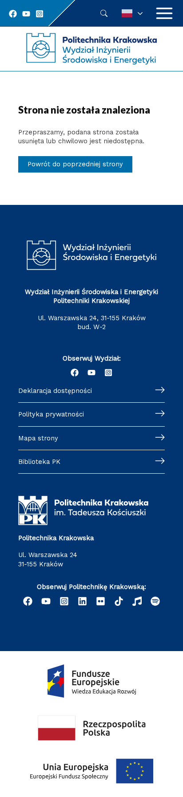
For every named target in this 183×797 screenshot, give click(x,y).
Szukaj (103, 13)
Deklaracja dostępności (55, 391)
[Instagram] (40, 14)
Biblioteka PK (39, 462)
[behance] (118, 601)
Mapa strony (38, 438)
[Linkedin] (82, 601)
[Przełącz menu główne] (164, 13)
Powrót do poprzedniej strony (75, 164)
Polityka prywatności (51, 414)
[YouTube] (26, 14)
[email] (100, 601)
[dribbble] (137, 601)
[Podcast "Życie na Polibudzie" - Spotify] (155, 601)
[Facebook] (13, 14)
